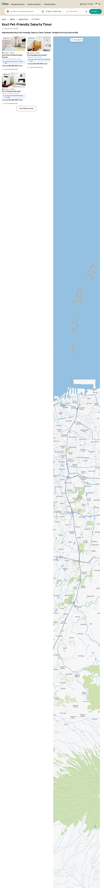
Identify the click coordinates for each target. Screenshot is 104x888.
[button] (86, 4)
